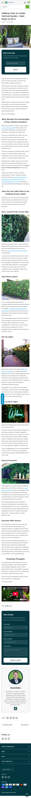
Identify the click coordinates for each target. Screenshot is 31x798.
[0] (28, 2)
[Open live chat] (27, 794)
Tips (11, 606)
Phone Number (7, 631)
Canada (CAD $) (6, 769)
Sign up (15, 69)
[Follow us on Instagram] (6, 739)
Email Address (7, 639)
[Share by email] (17, 718)
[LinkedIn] (15, 708)
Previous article (7, 725)
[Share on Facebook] (8, 718)
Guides (3, 22)
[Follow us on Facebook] (3, 739)
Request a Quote (15, 660)
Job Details (7, 646)
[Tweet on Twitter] (14, 718)
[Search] (27, 6)
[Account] (25, 2)
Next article (24, 725)
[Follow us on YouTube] (9, 739)
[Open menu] (2, 2)
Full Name (6, 624)
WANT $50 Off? (2, 399)
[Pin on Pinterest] (11, 718)
